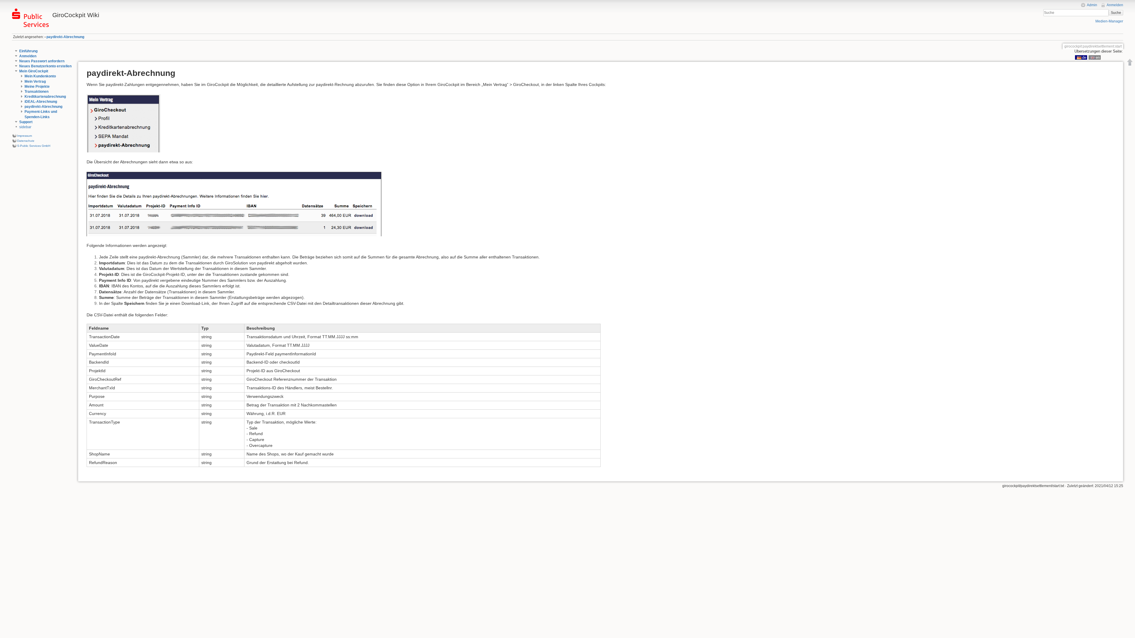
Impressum (24, 135)
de (1084, 57)
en (1098, 57)
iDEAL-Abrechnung (41, 102)
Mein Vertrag (35, 81)
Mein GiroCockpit (33, 71)
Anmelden (1115, 5)
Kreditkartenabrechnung (45, 97)
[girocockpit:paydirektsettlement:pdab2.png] (234, 203)
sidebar (25, 127)
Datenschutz (25, 140)
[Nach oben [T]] (1130, 62)
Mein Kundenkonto (40, 76)
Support (26, 122)
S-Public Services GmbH (33, 145)
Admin (1092, 5)
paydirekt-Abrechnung (65, 37)
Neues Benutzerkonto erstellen (45, 66)
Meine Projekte (37, 86)
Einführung (28, 51)
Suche (1116, 13)
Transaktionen (36, 91)
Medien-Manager (1109, 21)
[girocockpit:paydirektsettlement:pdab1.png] (123, 123)
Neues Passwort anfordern (41, 61)
